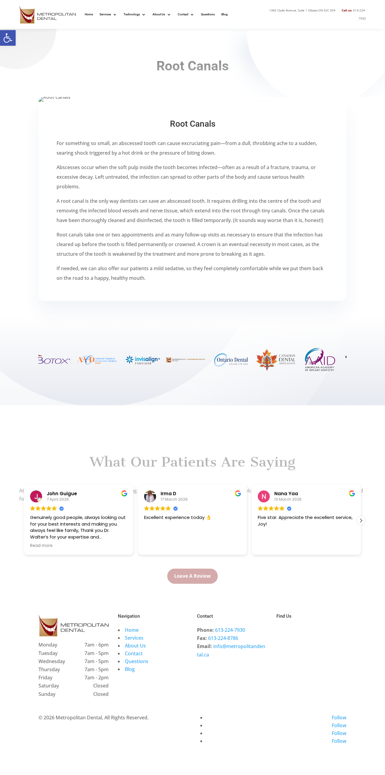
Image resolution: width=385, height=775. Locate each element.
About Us (158, 14)
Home (89, 14)
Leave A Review (192, 566)
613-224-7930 (230, 630)
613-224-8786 (223, 638)
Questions (208, 14)
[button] (8, 38)
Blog (224, 14)
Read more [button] (41, 545)
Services (105, 14)
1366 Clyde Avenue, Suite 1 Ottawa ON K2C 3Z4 (302, 10)
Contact (183, 14)
